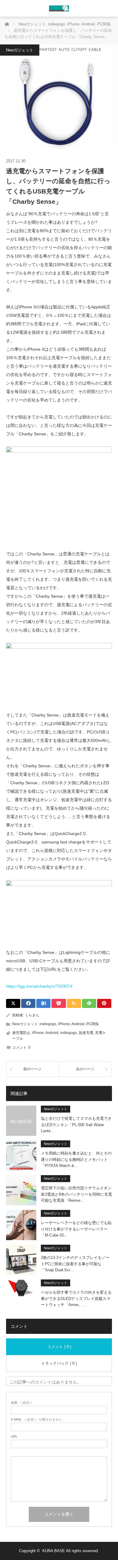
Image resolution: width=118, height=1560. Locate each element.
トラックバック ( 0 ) (59, 1363)
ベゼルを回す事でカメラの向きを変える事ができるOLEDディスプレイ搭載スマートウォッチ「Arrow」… (76, 1298)
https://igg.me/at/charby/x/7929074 (39, 986)
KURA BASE (53, 1551)
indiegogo (48, 1024)
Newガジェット (19, 50)
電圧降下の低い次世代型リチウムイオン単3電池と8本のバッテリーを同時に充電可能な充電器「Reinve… (76, 1194)
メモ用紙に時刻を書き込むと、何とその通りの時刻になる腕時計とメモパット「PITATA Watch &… (76, 1159)
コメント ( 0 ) (59, 1346)
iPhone (64, 1024)
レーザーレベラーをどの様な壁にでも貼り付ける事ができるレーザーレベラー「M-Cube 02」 (76, 1229)
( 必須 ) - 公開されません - (37, 1419)
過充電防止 (21, 1033)
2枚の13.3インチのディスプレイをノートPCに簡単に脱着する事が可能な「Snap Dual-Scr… (75, 1263)
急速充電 (86, 1033)
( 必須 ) (21, 1402)
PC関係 (92, 1024)
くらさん (32, 1015)
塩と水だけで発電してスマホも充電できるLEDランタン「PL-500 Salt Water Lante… (76, 1124)
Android (77, 1024)
